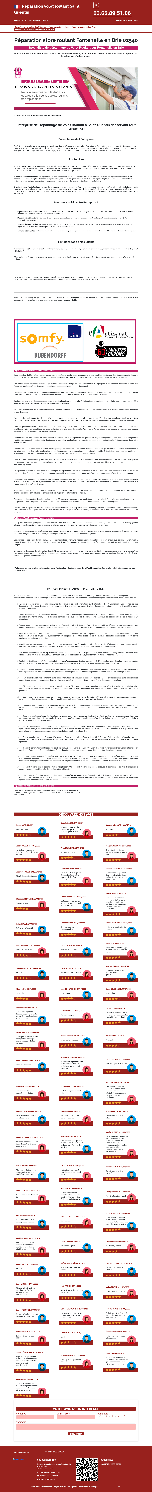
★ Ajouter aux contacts (110, 1464)
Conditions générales (54, 1452)
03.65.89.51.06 (53, 1476)
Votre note (103, 1414)
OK (119, 1487)
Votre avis (21, 1422)
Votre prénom (63, 1414)
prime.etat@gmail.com (52, 1472)
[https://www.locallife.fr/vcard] (87, 1469)
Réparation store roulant (127, 20)
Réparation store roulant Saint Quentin (31, 20)
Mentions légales (21, 1452)
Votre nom (21, 1414)
